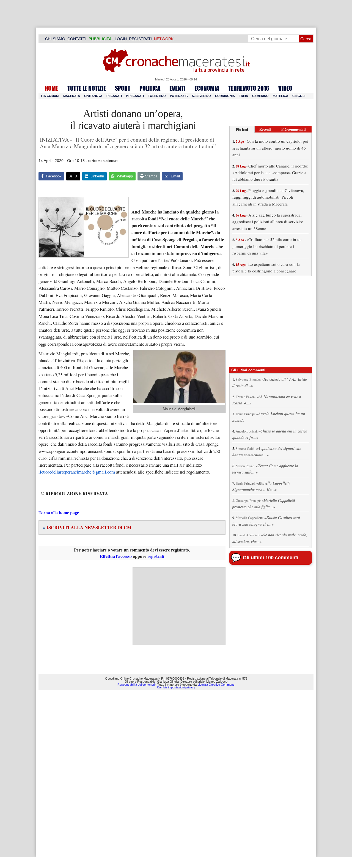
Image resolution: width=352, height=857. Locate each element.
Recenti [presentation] (265, 129)
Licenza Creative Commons (216, 684)
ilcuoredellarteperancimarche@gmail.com (76, 472)
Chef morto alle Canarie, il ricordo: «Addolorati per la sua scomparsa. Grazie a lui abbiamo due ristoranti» (270, 172)
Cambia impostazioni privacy (176, 687)
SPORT (122, 88)
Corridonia (225, 96)
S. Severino (201, 96)
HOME (51, 88)
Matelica (280, 96)
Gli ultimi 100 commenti (270, 557)
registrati (155, 556)
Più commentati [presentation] (293, 129)
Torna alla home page (58, 512)
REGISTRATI (140, 39)
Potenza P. (179, 96)
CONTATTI (76, 39)
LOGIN (121, 39)
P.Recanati (135, 96)
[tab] (242, 129)
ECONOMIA (206, 88)
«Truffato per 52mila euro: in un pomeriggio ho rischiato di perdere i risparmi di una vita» (267, 246)
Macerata (71, 96)
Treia (243, 96)
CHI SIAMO (55, 39)
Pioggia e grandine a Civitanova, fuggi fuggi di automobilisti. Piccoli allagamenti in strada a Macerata (268, 197)
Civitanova (93, 96)
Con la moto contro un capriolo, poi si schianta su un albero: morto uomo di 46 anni (270, 147)
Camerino (260, 96)
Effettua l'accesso (116, 556)
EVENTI (177, 88)
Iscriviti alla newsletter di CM (87, 527)
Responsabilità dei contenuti (136, 684)
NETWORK (164, 39)
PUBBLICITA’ (100, 39)
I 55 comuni (50, 96)
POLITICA (149, 88)
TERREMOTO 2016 (248, 88)
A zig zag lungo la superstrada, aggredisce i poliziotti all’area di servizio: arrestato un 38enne (267, 221)
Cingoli (298, 96)
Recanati (114, 96)
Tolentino (157, 96)
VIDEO (285, 88)
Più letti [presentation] (242, 129)
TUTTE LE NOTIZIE (86, 88)
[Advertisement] (179, 606)
